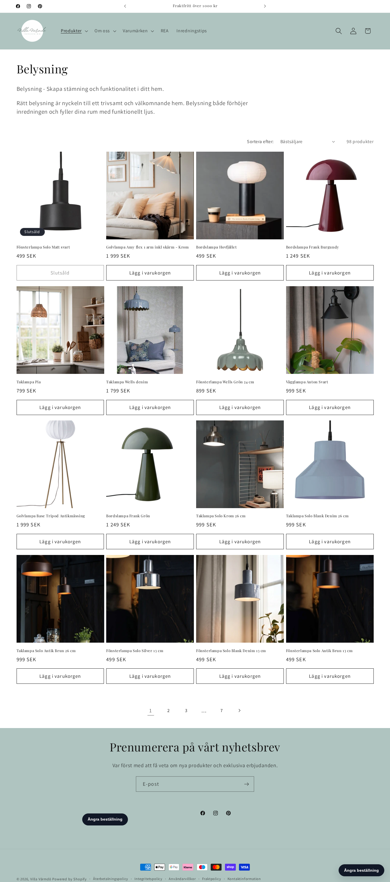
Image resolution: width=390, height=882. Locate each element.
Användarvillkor (182, 878)
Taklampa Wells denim (127, 381)
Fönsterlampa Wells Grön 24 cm (225, 381)
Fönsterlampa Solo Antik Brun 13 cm (319, 650)
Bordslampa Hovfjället (216, 247)
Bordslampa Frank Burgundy (312, 247)
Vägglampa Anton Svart (307, 381)
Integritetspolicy (148, 878)
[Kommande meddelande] (265, 6)
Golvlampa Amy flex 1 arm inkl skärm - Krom (147, 247)
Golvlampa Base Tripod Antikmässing (51, 516)
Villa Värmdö (40, 879)
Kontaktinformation (244, 878)
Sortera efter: (260, 142)
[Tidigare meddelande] (125, 6)
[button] (74, 31)
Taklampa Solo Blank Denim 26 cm (317, 516)
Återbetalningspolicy (110, 878)
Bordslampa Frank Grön (128, 516)
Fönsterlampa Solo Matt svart (43, 247)
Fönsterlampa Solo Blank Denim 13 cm (231, 650)
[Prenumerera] (246, 784)
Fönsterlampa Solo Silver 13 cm (134, 650)
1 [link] (150, 710)
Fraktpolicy (211, 878)
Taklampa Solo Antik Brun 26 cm (46, 650)
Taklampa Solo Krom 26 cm (221, 516)
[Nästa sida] (239, 710)
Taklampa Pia (29, 381)
